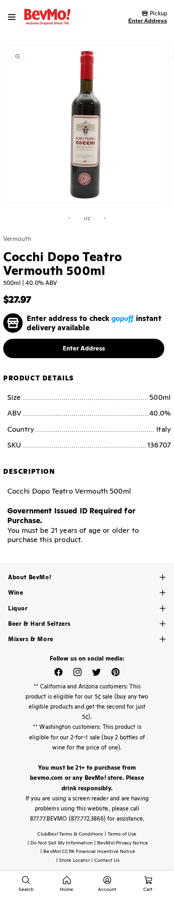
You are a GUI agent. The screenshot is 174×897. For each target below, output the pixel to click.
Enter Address (147, 20)
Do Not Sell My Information (60, 843)
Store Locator (73, 860)
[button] (14, 17)
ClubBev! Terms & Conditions (70, 834)
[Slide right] (105, 218)
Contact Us (105, 860)
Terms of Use (121, 834)
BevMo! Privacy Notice (121, 843)
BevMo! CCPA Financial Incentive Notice (87, 851)
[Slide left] (69, 218)
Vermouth (17, 239)
